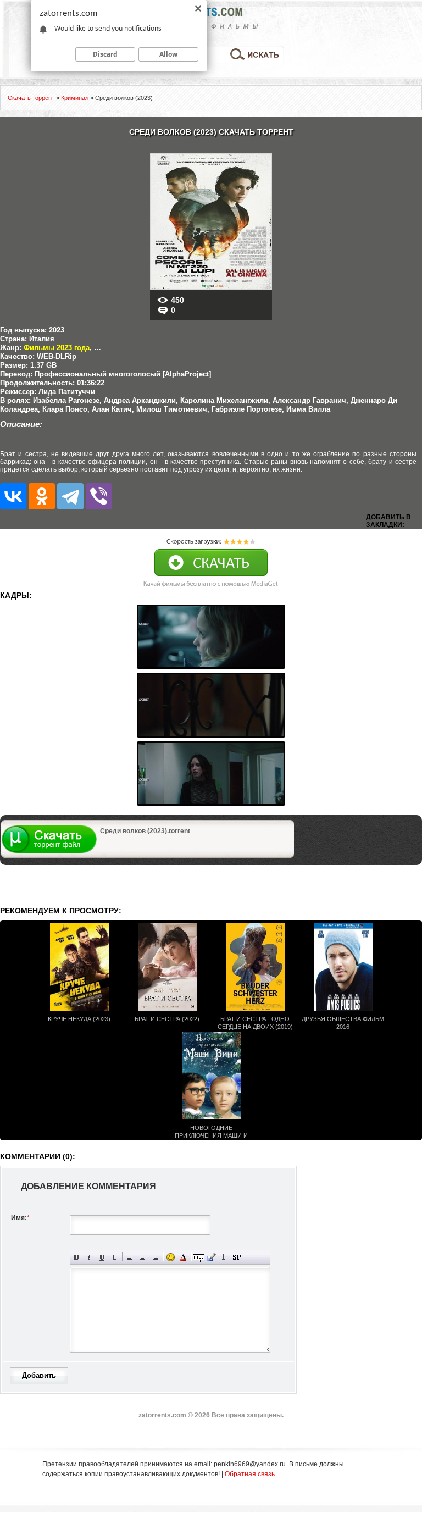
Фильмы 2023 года (57, 347)
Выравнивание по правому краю (155, 1257)
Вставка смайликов (170, 1257)
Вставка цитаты (211, 1257)
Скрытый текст (198, 1257)
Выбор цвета (183, 1257)
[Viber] (99, 496)
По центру (142, 1257)
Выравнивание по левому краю (130, 1257)
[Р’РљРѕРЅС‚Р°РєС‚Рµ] (13, 496)
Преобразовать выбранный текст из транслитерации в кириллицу (224, 1257)
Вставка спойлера (236, 1257)
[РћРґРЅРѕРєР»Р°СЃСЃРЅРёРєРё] (42, 496)
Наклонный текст (89, 1257)
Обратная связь (250, 1474)
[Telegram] (70, 496)
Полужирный (76, 1257)
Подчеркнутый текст (102, 1257)
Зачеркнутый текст (114, 1257)
